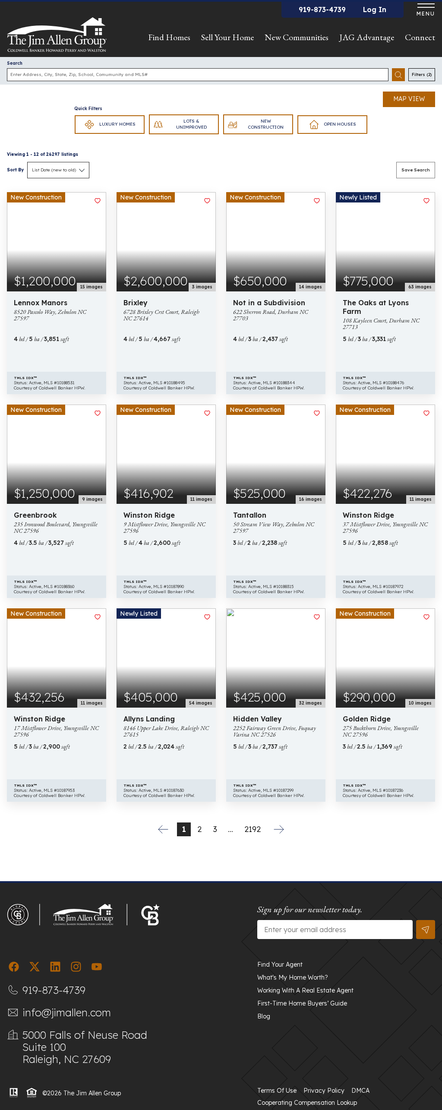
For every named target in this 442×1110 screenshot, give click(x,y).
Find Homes (169, 37)
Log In (374, 9)
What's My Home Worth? (292, 977)
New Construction (266, 124)
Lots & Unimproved (191, 124)
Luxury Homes (117, 124)
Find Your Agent (280, 964)
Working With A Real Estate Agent (305, 990)
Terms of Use (277, 1090)
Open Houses (340, 124)
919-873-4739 (322, 9)
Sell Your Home (227, 37)
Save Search (415, 170)
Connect (420, 37)
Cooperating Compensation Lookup (307, 1103)
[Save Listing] (97, 201)
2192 (252, 829)
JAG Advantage (366, 37)
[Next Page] (279, 829)
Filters (422, 74)
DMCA (360, 1090)
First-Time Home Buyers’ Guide (302, 1003)
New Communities (296, 37)
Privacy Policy (323, 1090)
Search (14, 63)
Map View (409, 99)
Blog (263, 1016)
